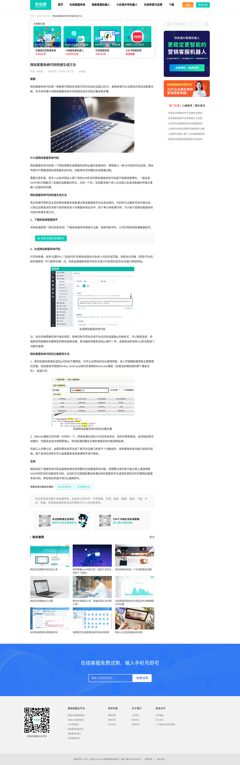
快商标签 (112, 720)
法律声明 (148, 759)
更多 (152, 537)
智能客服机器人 (101, 4)
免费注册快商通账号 (52, 238)
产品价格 (112, 724)
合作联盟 (159, 715)
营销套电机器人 (74, 734)
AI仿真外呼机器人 (127, 4)
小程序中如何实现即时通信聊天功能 (186, 128)
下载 (171, 4)
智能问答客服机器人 (76, 715)
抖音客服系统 (74, 738)
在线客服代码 (83, 486)
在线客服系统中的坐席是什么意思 (185, 118)
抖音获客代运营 (153, 4)
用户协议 (161, 759)
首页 (60, 4)
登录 (188, 5)
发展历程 (136, 724)
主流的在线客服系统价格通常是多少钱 (187, 123)
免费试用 (203, 5)
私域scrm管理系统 (76, 720)
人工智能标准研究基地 (165, 724)
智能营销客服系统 (75, 729)
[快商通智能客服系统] (187, 88)
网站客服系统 (65, 486)
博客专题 (112, 715)
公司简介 (136, 715)
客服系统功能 (43, 16)
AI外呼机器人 (73, 724)
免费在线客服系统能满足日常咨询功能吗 (187, 139)
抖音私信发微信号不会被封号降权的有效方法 (187, 113)
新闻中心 (136, 720)
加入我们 (159, 720)
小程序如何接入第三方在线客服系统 (186, 134)
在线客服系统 (77, 4)
